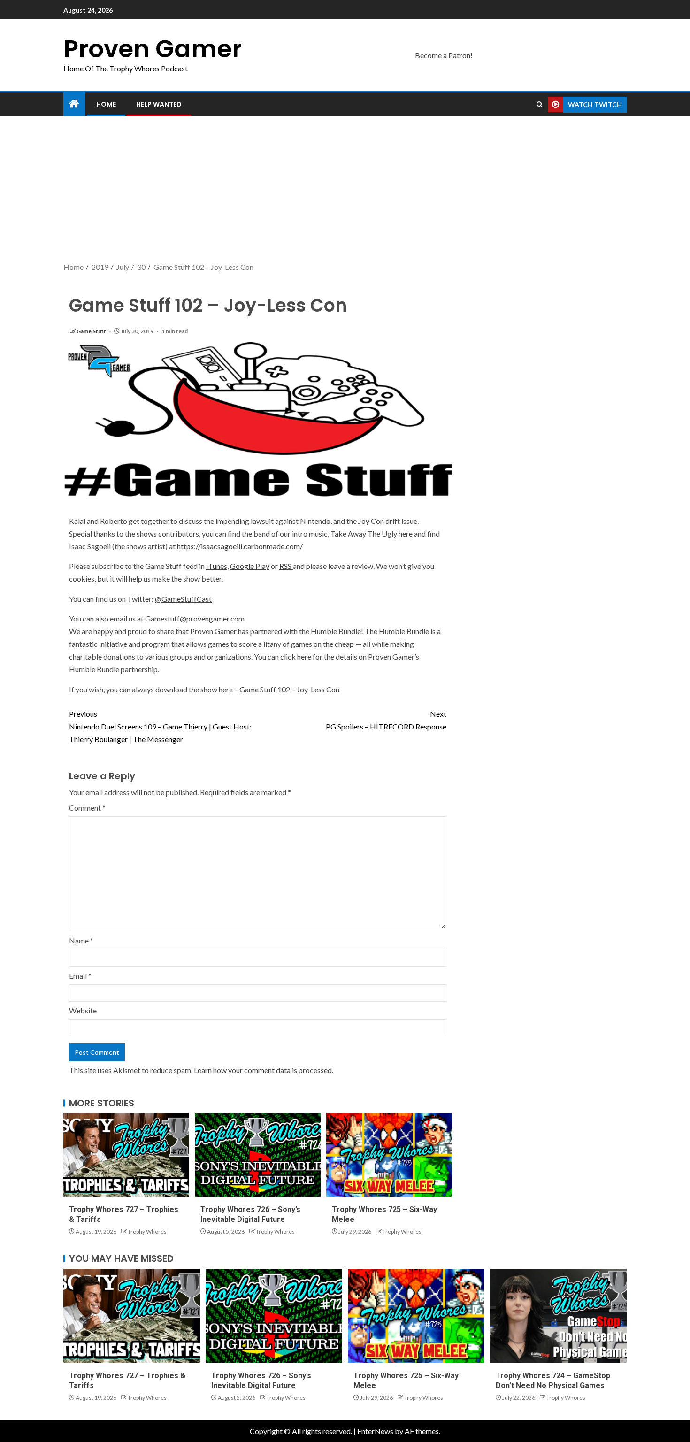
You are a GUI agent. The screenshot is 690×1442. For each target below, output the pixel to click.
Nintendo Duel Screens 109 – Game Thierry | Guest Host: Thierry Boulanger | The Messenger (160, 726)
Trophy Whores (147, 1231)
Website (83, 1010)
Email (80, 975)
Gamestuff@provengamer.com (195, 618)
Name (81, 940)
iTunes (216, 565)
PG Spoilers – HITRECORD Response (386, 720)
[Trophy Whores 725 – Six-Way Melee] (389, 1155)
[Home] (74, 104)
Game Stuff (92, 331)
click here (295, 656)
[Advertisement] (345, 190)
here (406, 533)
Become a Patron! (444, 55)
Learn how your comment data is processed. (263, 1070)
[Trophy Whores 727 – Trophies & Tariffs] (126, 1155)
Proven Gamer (152, 48)
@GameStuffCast (183, 598)
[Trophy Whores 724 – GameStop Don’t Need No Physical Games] (558, 1316)
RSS (286, 565)
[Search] (539, 105)
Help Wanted (159, 104)
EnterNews (375, 1431)
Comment (87, 807)
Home (106, 104)
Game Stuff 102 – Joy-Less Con (289, 689)
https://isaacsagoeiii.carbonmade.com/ (240, 546)
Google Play (249, 565)
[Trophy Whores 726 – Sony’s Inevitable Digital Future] (258, 1155)
